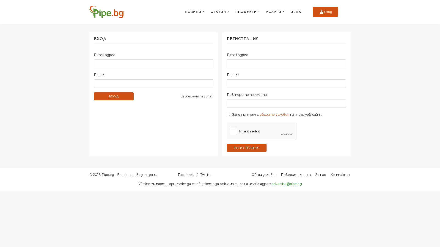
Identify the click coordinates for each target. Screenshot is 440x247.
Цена (296, 11)
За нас (320, 175)
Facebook (186, 175)
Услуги (273, 11)
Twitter (206, 175)
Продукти (246, 11)
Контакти (340, 175)
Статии (218, 11)
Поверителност (296, 175)
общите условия (274, 115)
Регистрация (247, 148)
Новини (193, 11)
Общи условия (264, 175)
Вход (325, 12)
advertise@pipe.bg (287, 184)
